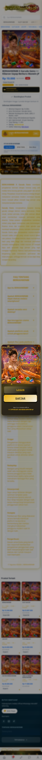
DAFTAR (20, 398)
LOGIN (20, 390)
